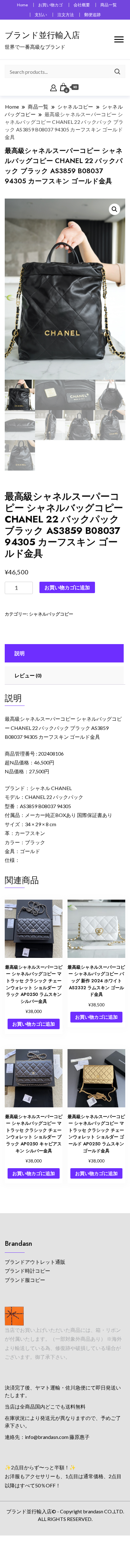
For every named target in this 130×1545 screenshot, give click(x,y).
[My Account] (53, 87)
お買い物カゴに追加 (67, 587)
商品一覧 (108, 5)
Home (22, 5)
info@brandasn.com (46, 1437)
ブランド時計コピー (27, 1271)
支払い (41, 15)
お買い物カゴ (50, 5)
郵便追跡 (92, 15)
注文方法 (65, 15)
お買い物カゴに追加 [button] (33, 1024)
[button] (114, 209)
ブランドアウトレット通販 (35, 1262)
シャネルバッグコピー (51, 614)
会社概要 (82, 5)
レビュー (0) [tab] (28, 675)
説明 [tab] (20, 653)
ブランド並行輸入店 (42, 35)
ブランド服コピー (25, 1280)
